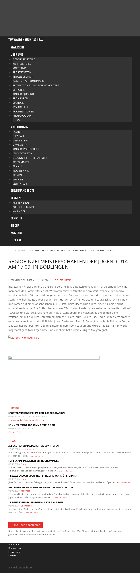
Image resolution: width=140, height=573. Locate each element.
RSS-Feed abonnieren (27, 525)
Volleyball (25, 490)
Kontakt (12, 555)
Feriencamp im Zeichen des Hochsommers (33, 460)
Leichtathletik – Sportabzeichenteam (26, 420)
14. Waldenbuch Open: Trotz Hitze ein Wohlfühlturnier (42, 475)
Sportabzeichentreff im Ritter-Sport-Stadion (36, 413)
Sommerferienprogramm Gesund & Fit (31, 425)
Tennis (24, 464)
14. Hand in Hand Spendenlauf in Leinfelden (35, 502)
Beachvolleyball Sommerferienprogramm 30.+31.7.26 (40, 487)
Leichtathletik (62, 280)
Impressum (14, 551)
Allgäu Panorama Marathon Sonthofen (33, 445)
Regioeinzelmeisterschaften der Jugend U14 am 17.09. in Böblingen (71, 250)
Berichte (20, 250)
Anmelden (13, 544)
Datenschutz (14, 548)
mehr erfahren (36, 456)
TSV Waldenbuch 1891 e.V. (25, 39)
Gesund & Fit (14, 432)
